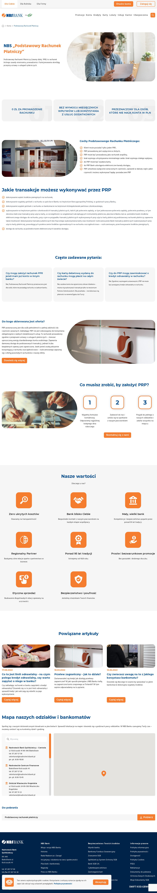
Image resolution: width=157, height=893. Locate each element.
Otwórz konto (123, 4)
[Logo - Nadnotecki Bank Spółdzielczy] (12, 15)
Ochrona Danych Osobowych (142, 876)
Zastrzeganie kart (95, 872)
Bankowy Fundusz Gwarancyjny (101, 852)
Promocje (80, 15)
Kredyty (97, 15)
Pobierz (148, 817)
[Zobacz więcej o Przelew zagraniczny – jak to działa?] (78, 656)
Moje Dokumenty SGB (139, 880)
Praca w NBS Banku (49, 872)
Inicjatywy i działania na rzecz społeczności (59, 860)
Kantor (128, 15)
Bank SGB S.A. (94, 864)
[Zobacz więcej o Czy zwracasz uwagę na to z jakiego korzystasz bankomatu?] (131, 656)
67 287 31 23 (17, 792)
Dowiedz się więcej (14, 360)
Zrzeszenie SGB (94, 856)
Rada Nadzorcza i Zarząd (51, 856)
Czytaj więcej (11, 699)
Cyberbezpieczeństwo (97, 868)
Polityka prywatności (139, 852)
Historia (44, 852)
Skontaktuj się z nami (117, 435)
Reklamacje (135, 868)
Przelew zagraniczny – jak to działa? (77, 674)
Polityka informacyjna (139, 848)
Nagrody (44, 868)
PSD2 (132, 864)
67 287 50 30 (13, 872)
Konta (89, 15)
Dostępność (135, 856)
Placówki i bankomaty (50, 864)
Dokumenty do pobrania (140, 872)
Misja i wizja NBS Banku (51, 848)
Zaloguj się (146, 4)
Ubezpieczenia (141, 15)
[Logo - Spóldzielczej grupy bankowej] (28, 15)
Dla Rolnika (25, 4)
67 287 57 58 (17, 754)
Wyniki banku (94, 848)
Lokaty (112, 15)
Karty (105, 15)
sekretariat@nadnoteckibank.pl (22, 757)
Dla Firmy (41, 4)
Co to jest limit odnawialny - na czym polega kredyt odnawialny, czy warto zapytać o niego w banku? (26, 678)
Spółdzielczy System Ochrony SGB (102, 860)
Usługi (121, 15)
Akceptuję (100, 882)
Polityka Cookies (137, 860)
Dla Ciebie (10, 4)
